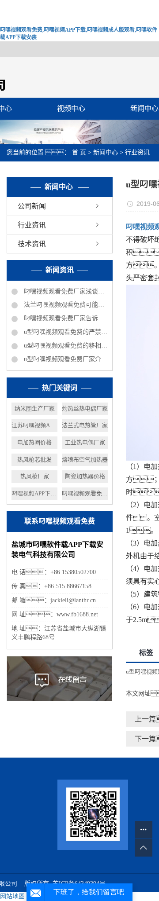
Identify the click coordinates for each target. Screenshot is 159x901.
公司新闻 (32, 206)
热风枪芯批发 (34, 459)
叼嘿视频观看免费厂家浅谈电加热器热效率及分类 (65, 291)
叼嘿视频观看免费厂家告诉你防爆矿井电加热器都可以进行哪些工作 (65, 318)
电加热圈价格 (34, 442)
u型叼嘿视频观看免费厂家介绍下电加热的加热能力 (65, 359)
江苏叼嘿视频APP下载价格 (34, 425)
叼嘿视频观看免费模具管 (85, 493)
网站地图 (12, 896)
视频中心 (71, 108)
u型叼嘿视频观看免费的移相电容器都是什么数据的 (65, 345)
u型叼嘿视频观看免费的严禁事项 (65, 332)
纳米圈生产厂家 (35, 408)
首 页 (79, 152)
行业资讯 (137, 152)
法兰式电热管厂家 (85, 425)
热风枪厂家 (34, 476)
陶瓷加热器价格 (85, 476)
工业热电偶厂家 (85, 442)
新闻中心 (105, 152)
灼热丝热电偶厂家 (85, 408)
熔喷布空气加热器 (85, 459)
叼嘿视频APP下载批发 (34, 493)
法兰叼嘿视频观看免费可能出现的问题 (65, 304)
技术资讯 (32, 244)
